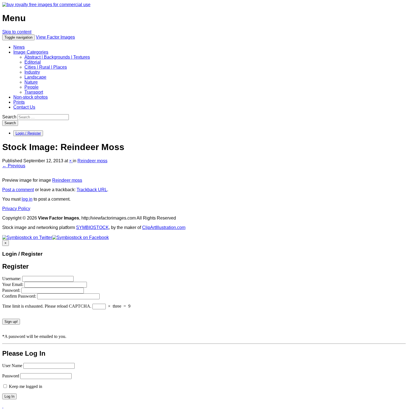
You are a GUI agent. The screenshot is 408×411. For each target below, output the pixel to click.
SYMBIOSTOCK (92, 227)
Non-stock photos (30, 97)
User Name (12, 365)
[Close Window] (2, 406)
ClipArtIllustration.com (163, 227)
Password (10, 375)
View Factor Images (55, 37)
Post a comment (18, 189)
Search (9, 116)
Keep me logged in (25, 386)
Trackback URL (92, 189)
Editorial (32, 62)
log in (27, 199)
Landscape (35, 77)
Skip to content (16, 31)
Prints (19, 102)
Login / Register (28, 133)
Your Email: (13, 284)
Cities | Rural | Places (45, 67)
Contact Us (24, 107)
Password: (11, 290)
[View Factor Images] (46, 4)
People (31, 87)
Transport (33, 92)
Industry (32, 72)
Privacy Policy (16, 208)
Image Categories (30, 52)
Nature (31, 82)
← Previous (13, 165)
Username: (12, 278)
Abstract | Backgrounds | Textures (57, 57)
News (19, 47)
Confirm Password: (19, 296)
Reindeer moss (92, 160)
